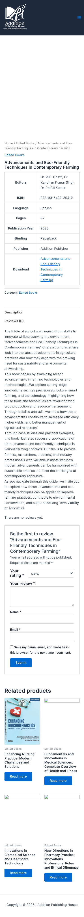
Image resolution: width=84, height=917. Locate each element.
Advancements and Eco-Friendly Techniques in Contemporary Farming (55, 269)
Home (8, 143)
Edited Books (25, 143)
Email (15, 629)
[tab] (42, 312)
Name (15, 612)
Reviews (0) (14, 321)
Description (13, 312)
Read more (18, 776)
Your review (22, 583)
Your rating (17, 573)
